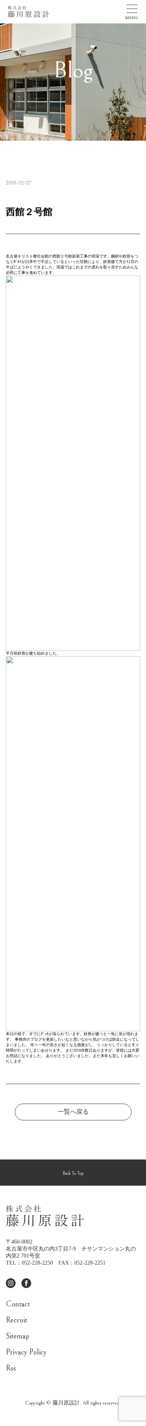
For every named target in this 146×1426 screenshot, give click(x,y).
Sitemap (17, 1336)
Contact (18, 1304)
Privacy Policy (26, 1352)
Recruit (16, 1320)
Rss (11, 1368)
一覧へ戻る (73, 1111)
